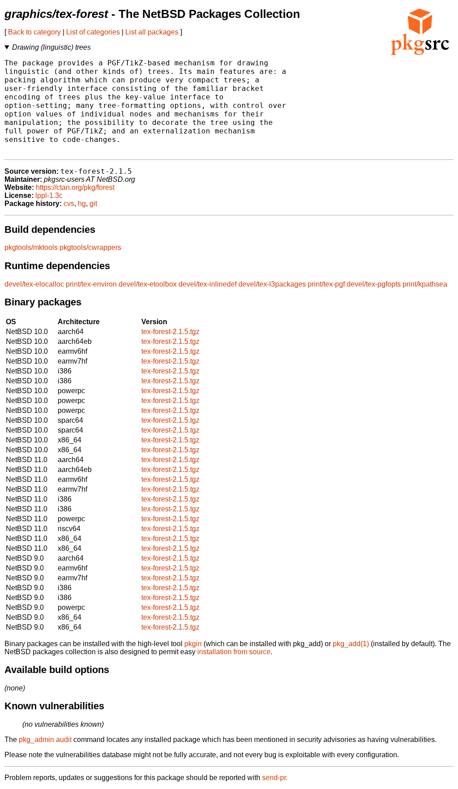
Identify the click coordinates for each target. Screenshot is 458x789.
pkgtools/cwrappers (90, 247)
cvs (69, 203)
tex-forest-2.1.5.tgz (170, 331)
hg (82, 203)
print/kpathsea (425, 284)
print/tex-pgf (326, 284)
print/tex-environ (91, 284)
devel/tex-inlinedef (207, 284)
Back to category (34, 32)
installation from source (234, 652)
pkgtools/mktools (31, 247)
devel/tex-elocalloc (34, 284)
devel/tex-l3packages (272, 284)
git (93, 203)
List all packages (151, 32)
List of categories (93, 32)
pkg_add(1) (351, 643)
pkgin (193, 643)
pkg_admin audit (45, 739)
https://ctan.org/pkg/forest (75, 187)
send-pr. (275, 777)
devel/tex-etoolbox (148, 284)
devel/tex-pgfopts (374, 284)
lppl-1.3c (49, 195)
